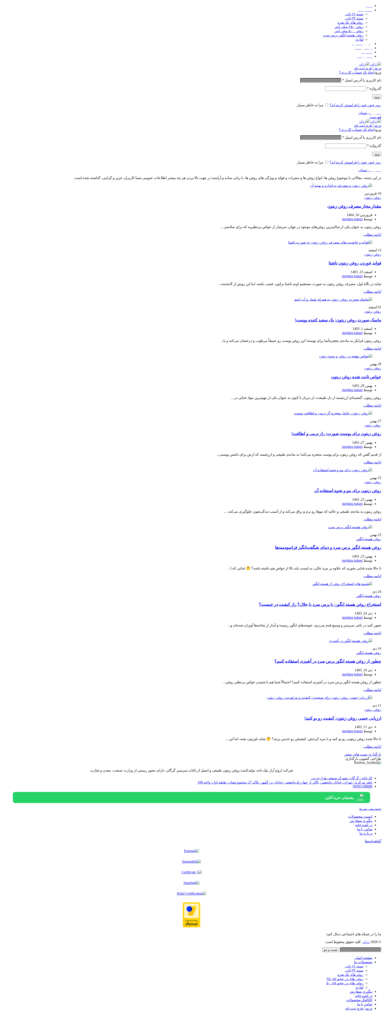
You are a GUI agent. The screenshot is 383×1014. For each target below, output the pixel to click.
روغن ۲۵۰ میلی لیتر (348, 27)
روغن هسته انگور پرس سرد (343, 35)
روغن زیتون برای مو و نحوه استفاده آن (347, 490)
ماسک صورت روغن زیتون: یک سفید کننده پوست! (338, 320)
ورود (376, 96)
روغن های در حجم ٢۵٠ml (344, 979)
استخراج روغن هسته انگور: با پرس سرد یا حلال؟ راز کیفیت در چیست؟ (320, 604)
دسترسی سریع (370, 809)
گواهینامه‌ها (373, 841)
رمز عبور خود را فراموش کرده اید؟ (355, 105)
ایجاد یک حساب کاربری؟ (356, 72)
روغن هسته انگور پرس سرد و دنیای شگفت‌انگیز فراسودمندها (328, 547)
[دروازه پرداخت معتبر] (191, 914)
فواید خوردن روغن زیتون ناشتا (355, 263)
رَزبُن (366, 942)
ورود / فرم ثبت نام (358, 1008)
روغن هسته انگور (368, 539)
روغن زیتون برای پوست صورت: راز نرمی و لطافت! (336, 433)
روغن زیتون (372, 197)
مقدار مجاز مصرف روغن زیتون (354, 206)
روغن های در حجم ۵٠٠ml (344, 983)
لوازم (359, 39)
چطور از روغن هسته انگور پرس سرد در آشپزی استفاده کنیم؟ (327, 661)
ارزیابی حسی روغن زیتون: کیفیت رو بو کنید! (342, 718)
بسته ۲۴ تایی (354, 18)
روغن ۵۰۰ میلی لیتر (348, 31)
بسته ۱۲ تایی (354, 14)
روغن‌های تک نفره (350, 22)
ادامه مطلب (372, 234)
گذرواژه (374, 88)
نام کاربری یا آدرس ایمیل (361, 80)
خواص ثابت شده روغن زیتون (356, 376)
